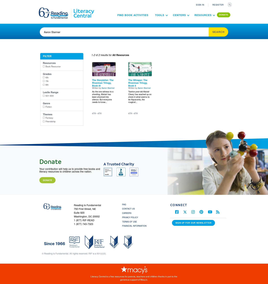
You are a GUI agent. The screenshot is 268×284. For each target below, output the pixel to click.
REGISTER (218, 4)
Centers (179, 15)
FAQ (124, 204)
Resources (202, 15)
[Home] (55, 8)
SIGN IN (200, 4)
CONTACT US (129, 208)
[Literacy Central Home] (83, 8)
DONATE (223, 14)
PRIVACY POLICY (130, 217)
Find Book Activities (132, 15)
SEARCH (230, 5)
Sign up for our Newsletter (193, 222)
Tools (159, 15)
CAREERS (126, 213)
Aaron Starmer (108, 88)
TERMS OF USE (131, 221)
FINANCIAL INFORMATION (134, 225)
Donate (47, 180)
